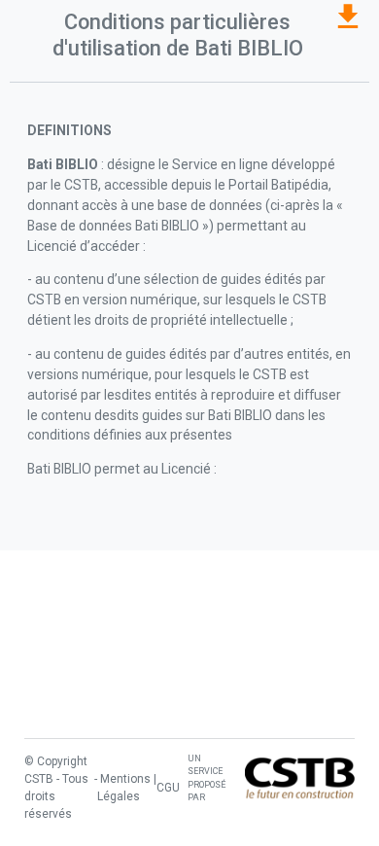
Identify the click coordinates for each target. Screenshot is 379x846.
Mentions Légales (124, 787)
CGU (168, 787)
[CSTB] (300, 778)
